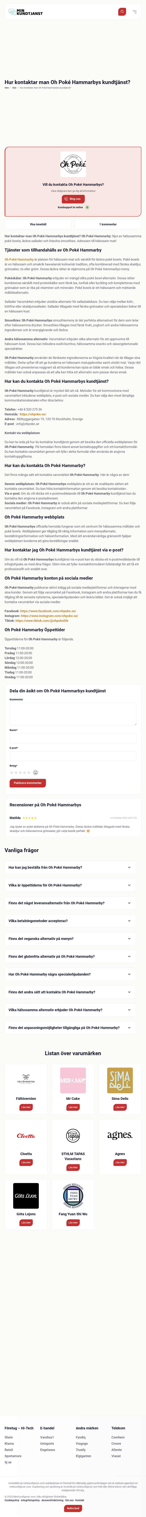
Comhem (118, 1437)
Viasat (116, 1456)
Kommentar (16, 699)
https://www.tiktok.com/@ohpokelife (41, 621)
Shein (9, 1437)
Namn (13, 730)
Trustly (81, 1450)
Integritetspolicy (30, 1500)
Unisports (47, 1443)
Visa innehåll (38, 224)
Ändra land (73, 1508)
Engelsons (47, 1450)
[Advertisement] (73, 48)
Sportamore (13, 1456)
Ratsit (9, 1450)
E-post (14, 747)
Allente (116, 1450)
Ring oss (75, 199)
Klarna (9, 1443)
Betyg (13, 765)
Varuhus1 (47, 1437)
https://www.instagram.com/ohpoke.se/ (49, 616)
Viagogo (82, 1443)
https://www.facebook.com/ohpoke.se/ (48, 611)
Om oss (69, 1500)
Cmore (116, 1443)
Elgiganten (83, 1456)
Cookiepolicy (12, 1500)
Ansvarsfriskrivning (52, 1500)
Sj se (8, 1462)
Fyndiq (80, 1437)
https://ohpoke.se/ (33, 414)
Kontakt (79, 1500)
